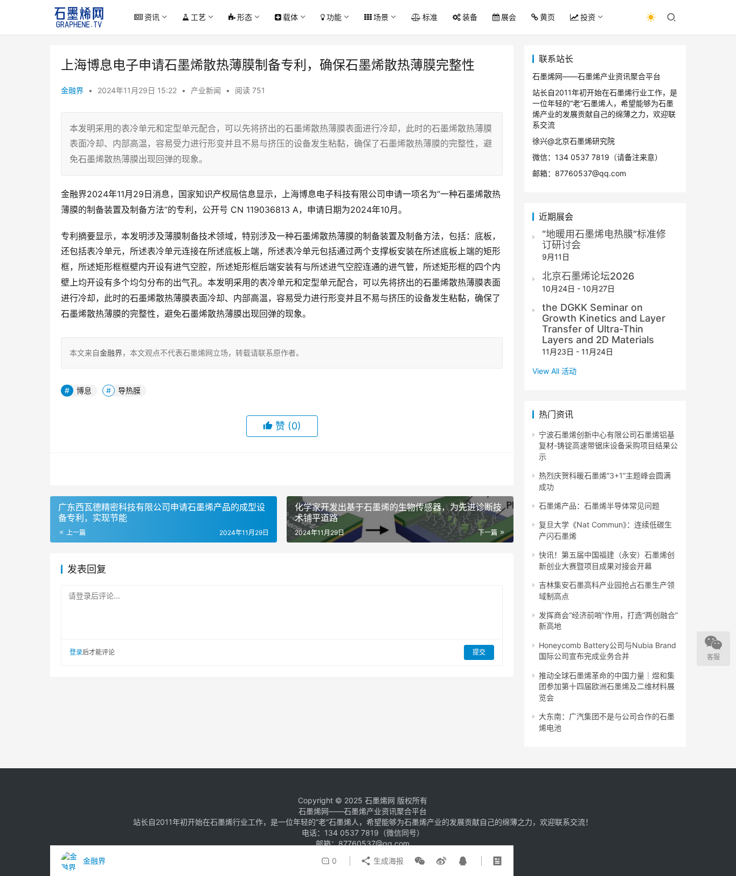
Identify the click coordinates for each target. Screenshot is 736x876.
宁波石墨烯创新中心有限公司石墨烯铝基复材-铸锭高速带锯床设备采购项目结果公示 (608, 445)
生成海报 (387, 860)
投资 (587, 17)
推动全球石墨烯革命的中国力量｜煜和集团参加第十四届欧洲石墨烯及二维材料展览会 (607, 686)
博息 (84, 390)
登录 (76, 652)
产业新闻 (206, 90)
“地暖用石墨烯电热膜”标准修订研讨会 (604, 239)
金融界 (72, 90)
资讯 (151, 17)
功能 (334, 17)
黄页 (547, 17)
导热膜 (129, 390)
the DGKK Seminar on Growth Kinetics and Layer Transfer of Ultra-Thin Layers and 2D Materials (603, 323)
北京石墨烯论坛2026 (588, 276)
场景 (380, 17)
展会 (508, 17)
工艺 (198, 17)
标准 (430, 17)
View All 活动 (554, 371)
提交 (479, 652)
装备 (469, 17)
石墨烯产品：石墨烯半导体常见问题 (599, 505)
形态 (244, 17)
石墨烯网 (380, 800)
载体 (290, 17)
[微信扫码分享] (419, 861)
